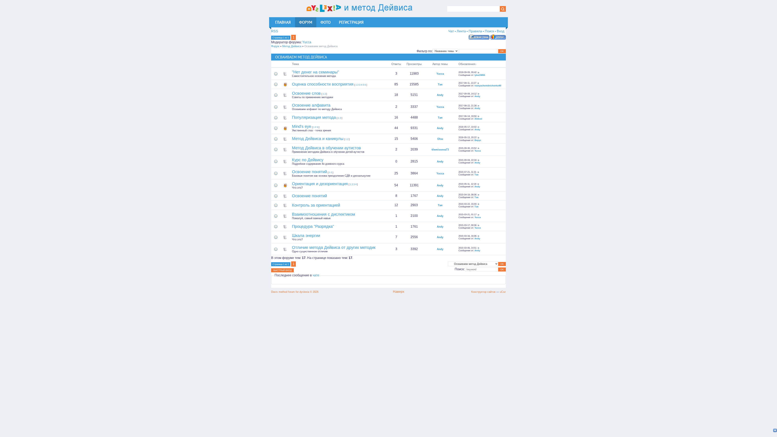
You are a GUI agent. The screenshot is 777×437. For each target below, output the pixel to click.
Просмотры (414, 64)
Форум (275, 46)
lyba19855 (479, 75)
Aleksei (478, 119)
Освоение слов (306, 93)
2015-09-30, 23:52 (468, 148)
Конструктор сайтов (483, 291)
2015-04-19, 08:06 (468, 194)
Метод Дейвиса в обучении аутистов (326, 148)
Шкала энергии (306, 235)
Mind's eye (301, 126)
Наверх (398, 291)
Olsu (440, 138)
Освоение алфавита (311, 105)
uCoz (503, 291)
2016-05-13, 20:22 (468, 137)
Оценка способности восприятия (322, 84)
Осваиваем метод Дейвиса (321, 46)
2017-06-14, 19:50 (468, 116)
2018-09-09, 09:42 (468, 72)
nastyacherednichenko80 (487, 85)
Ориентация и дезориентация (320, 183)
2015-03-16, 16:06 (468, 236)
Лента (461, 31)
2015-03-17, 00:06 (468, 225)
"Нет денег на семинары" (315, 72)
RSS (274, 31)
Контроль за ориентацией (316, 205)
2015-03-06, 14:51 (468, 248)
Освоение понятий (309, 172)
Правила (475, 31)
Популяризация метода (314, 117)
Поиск (489, 31)
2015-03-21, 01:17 (468, 214)
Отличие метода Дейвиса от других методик (334, 247)
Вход (500, 31)
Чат (451, 31)
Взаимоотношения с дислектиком (323, 214)
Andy (440, 95)
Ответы (396, 64)
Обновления (467, 64)
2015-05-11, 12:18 (467, 184)
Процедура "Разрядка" (313, 226)
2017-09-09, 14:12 (468, 93)
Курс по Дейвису (307, 160)
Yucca (306, 42)
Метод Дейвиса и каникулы (317, 138)
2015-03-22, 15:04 (468, 204)
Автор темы (440, 64)
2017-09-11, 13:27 (467, 83)
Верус (477, 140)
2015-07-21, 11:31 (467, 172)
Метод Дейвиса (291, 46)
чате (316, 275)
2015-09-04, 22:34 (468, 160)
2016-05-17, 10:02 (468, 127)
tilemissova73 (440, 149)
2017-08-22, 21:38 (468, 105)
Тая (440, 84)
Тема (295, 64)
